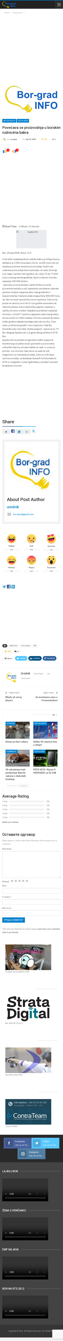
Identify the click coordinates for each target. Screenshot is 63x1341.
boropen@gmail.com (23, 514)
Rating (5, 881)
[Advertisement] (31, 47)
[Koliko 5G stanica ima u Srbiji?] (45, 730)
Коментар (7, 848)
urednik (13, 507)
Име (4, 885)
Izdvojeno (23, 121)
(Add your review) (10, 822)
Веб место (6, 908)
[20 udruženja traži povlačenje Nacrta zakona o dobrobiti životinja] (18, 758)
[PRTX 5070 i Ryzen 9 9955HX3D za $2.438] (45, 758)
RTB (34, 646)
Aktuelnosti (9, 121)
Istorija (11, 723)
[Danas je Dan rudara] (18, 730)
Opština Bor (13, 646)
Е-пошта (6, 897)
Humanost (12, 751)
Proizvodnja (25, 646)
